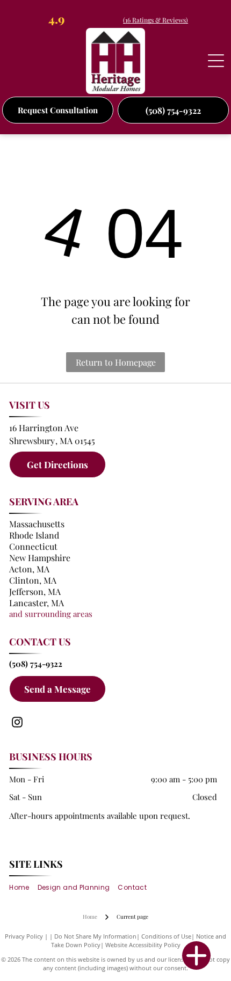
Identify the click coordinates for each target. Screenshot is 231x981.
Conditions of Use (166, 936)
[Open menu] (216, 61)
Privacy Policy (24, 936)
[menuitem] (23, 888)
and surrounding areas (50, 613)
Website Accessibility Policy (143, 945)
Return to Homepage (116, 362)
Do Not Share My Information (95, 936)
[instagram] (17, 723)
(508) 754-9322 (35, 663)
